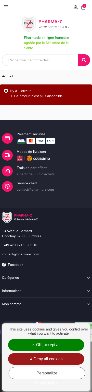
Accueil (7, 76)
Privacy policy (46, 382)
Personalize (47, 373)
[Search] (84, 60)
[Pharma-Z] (46, 24)
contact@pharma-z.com (20, 254)
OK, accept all (47, 345)
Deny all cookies (48, 359)
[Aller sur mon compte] (76, 7)
